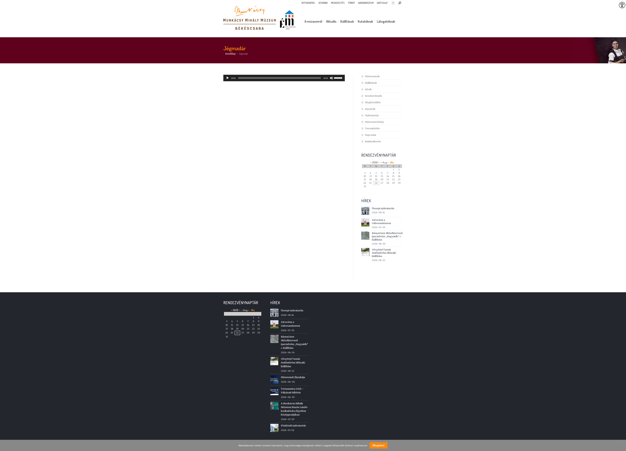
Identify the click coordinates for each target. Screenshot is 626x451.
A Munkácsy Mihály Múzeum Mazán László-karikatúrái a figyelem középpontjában (294, 409)
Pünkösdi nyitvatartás (293, 425)
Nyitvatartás (372, 115)
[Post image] (365, 211)
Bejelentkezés (373, 141)
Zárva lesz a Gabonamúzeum (381, 221)
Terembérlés (372, 128)
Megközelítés (372, 102)
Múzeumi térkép (374, 121)
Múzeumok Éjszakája (293, 377)
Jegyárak (370, 108)
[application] (284, 78)
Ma (392, 162)
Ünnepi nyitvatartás (383, 208)
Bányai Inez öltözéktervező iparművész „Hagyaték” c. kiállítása (387, 236)
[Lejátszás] (227, 78)
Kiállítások (371, 82)
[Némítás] (331, 78)
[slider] (338, 78)
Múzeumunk (372, 76)
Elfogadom (379, 445)
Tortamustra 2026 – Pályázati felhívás (292, 390)
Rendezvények (373, 95)
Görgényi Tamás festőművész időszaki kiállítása (384, 253)
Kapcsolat (370, 135)
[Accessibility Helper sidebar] (622, 5)
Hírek (368, 89)
